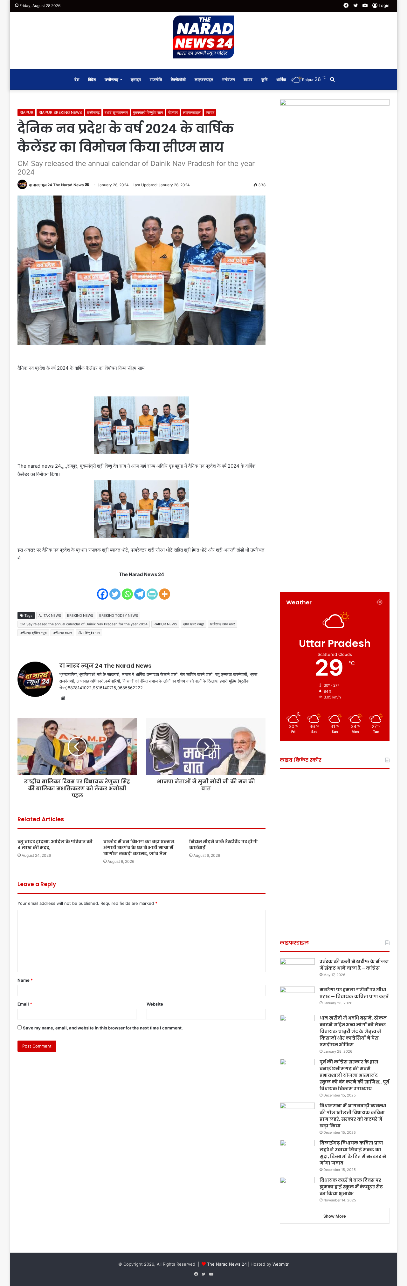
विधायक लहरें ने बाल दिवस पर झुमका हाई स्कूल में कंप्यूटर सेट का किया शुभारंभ (351, 1187)
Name (25, 980)
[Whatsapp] (127, 590)
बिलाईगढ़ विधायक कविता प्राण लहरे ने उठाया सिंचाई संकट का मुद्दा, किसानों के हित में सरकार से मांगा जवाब (353, 1153)
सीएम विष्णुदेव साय (89, 632)
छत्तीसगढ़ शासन (62, 632)
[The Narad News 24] (203, 37)
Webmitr (280, 1264)
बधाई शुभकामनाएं (116, 112)
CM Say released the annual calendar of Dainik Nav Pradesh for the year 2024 (84, 624)
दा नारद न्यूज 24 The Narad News (56, 184)
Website (155, 1004)
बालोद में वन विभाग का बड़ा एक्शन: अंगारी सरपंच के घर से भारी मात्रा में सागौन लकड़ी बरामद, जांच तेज (139, 847)
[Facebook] (102, 590)
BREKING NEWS (80, 615)
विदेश (92, 79)
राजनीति (156, 79)
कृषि (264, 79)
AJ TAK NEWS (49, 615)
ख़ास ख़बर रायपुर (193, 624)
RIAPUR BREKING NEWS (60, 112)
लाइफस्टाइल (204, 79)
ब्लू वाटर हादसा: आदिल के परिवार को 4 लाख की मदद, (55, 844)
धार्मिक (281, 79)
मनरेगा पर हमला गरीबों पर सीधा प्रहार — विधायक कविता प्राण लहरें (354, 993)
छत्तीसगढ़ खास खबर (222, 624)
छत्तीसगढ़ (111, 79)
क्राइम (136, 79)
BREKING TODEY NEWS (118, 615)
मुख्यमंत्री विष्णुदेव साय (148, 112)
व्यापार (248, 79)
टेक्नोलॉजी (178, 79)
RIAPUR (26, 112)
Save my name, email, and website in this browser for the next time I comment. (103, 1027)
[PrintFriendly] (152, 590)
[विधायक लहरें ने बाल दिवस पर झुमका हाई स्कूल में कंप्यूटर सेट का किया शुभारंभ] (297, 1189)
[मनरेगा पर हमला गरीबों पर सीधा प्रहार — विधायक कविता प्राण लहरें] (297, 998)
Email (24, 1004)
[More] (164, 590)
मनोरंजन (228, 79)
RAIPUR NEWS (165, 624)
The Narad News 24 (227, 1264)
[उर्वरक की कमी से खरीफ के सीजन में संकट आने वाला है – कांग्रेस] (297, 970)
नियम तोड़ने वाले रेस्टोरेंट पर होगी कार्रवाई (223, 844)
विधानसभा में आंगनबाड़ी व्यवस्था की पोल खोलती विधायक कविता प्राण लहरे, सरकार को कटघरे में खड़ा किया (353, 1116)
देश (76, 79)
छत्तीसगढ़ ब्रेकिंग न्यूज (33, 632)
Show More (334, 1216)
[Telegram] (139, 590)
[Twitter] (115, 590)
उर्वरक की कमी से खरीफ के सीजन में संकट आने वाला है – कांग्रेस (354, 964)
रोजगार (173, 112)
